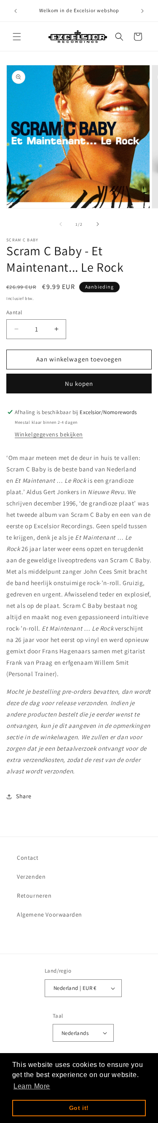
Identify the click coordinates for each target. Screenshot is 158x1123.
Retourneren (34, 895)
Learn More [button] (31, 1086)
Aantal (14, 312)
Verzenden (31, 876)
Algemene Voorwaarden (49, 914)
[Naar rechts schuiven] (97, 224)
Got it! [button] (79, 1107)
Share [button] (24, 796)
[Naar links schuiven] (60, 224)
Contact (27, 857)
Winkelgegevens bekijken (49, 434)
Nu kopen (79, 384)
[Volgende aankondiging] (142, 11)
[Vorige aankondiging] (15, 11)
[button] (17, 36)
